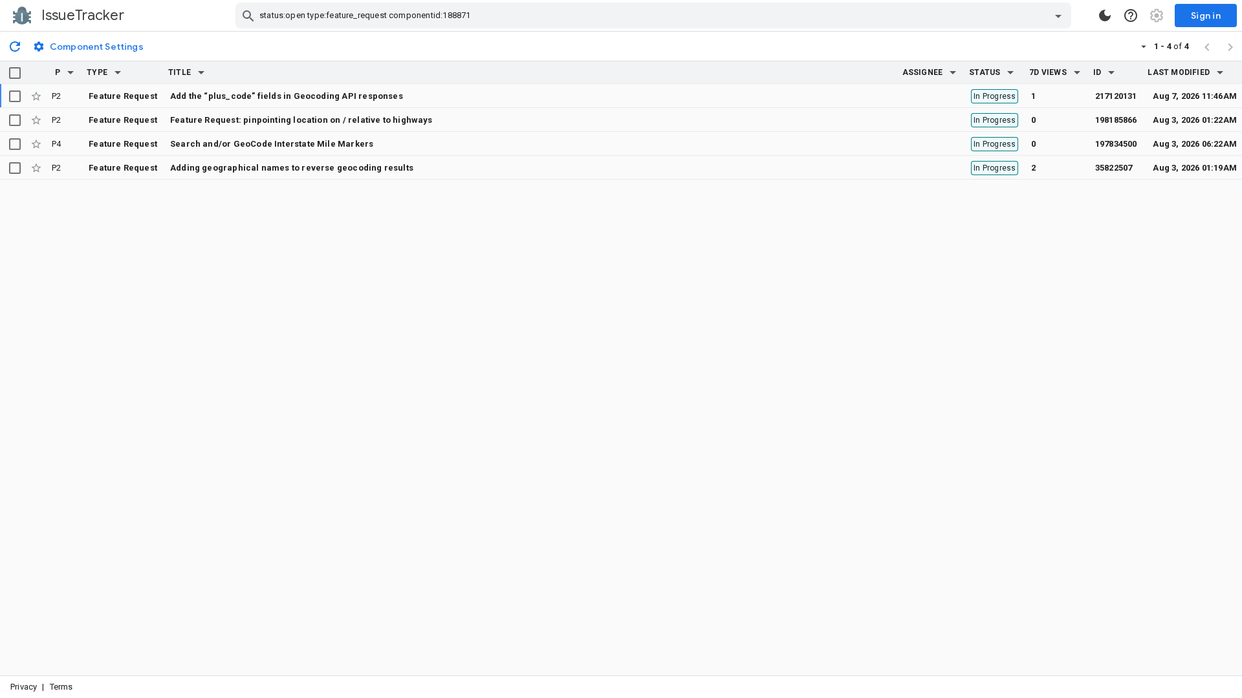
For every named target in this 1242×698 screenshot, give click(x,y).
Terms (61, 687)
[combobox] (655, 15)
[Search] (248, 15)
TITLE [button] (179, 72)
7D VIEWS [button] (1048, 72)
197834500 (1116, 144)
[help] (1131, 15)
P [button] (57, 72)
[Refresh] (15, 46)
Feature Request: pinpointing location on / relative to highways (301, 120)
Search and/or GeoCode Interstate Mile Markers (271, 144)
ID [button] (1097, 72)
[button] (70, 72)
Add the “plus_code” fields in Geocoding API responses (286, 96)
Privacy (23, 687)
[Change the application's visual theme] (1105, 15)
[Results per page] (1143, 46)
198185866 (1116, 120)
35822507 (1114, 168)
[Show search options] (1058, 15)
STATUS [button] (984, 72)
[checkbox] (15, 73)
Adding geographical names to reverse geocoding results (291, 168)
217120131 (1116, 96)
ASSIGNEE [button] (922, 72)
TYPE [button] (97, 72)
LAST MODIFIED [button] (1178, 72)
